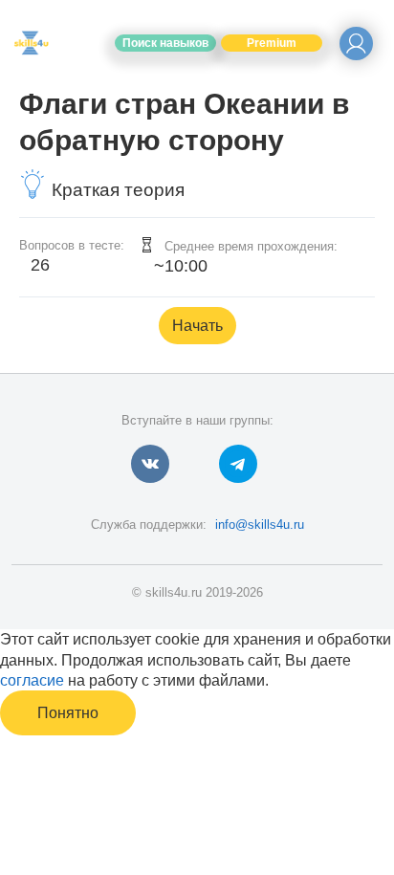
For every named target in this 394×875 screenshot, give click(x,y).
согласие (32, 680)
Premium (271, 43)
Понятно (67, 713)
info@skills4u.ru (259, 524)
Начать (197, 325)
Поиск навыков (165, 43)
